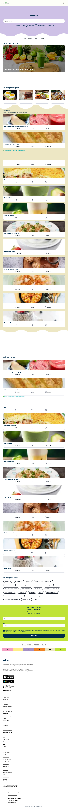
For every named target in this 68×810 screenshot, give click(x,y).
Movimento (5, 713)
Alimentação (36, 38)
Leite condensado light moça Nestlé (47, 595)
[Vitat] (4, 2)
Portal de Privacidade (12, 795)
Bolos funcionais (41, 25)
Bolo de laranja (6, 761)
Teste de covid (6, 777)
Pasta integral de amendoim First (52, 588)
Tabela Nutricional (7, 732)
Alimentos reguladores (7, 711)
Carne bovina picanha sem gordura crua (43, 581)
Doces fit (50, 25)
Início (25, 38)
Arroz (4, 734)
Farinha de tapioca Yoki (34, 585)
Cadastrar (34, 635)
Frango (4, 748)
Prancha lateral (6, 720)
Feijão (4, 737)
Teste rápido (5, 770)
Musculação (5, 725)
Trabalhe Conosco (7, 690)
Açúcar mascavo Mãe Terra (31, 595)
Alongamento (6, 723)
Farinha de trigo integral (9, 585)
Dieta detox (5, 704)
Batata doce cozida (19, 581)
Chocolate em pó (22, 592)
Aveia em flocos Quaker (9, 595)
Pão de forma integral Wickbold (11, 588)
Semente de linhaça (22, 585)
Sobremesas (31, 25)
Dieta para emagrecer (7, 706)
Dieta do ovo (5, 699)
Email (4, 623)
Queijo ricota (29, 581)
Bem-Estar (30, 38)
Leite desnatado (8, 581)
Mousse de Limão (6, 752)
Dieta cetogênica (6, 701)
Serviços (5, 767)
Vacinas (4, 774)
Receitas (5, 750)
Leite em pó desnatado (25, 588)
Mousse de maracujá (7, 759)
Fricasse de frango (6, 766)
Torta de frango (6, 764)
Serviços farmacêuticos (7, 772)
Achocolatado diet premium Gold (11, 599)
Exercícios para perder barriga (9, 727)
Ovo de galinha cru (38, 588)
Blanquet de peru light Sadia (52, 592)
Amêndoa (20, 595)
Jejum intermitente (7, 708)
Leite (4, 744)
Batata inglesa (6, 739)
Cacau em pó (35, 599)
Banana (4, 746)
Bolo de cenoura (6, 754)
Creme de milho (6, 757)
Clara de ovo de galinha (48, 585)
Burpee (4, 718)
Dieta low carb (6, 697)
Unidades (5, 779)
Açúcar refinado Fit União (10, 592)
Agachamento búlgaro (7, 716)
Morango (41, 592)
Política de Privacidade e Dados (14, 792)
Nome (4, 616)
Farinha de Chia (25, 599)
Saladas (18, 25)
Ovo (4, 741)
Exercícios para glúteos (7, 730)
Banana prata (32, 592)
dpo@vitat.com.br (12, 802)
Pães (24, 25)
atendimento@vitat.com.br (10, 687)
